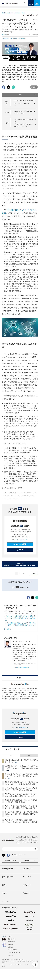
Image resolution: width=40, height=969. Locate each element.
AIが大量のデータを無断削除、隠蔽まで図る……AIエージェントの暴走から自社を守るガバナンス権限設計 (21, 821)
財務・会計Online (8, 877)
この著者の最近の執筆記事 (21, 667)
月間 (29, 755)
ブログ (4, 901)
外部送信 (10, 955)
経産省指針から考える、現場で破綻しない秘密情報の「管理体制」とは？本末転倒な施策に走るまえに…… (21, 767)
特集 (3, 893)
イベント (26, 885)
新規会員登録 (20, 544)
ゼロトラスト (22, 38)
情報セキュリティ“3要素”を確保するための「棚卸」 (24, 112)
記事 (3, 885)
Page (7, 112)
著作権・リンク (12, 939)
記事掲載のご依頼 (10, 860)
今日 (11, 755)
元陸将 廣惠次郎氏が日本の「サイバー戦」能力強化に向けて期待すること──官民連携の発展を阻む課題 (21, 783)
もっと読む (7, 629)
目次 (20, 95)
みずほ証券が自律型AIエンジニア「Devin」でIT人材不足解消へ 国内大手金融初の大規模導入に (21, 789)
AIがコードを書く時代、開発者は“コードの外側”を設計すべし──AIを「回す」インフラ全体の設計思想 (21, 807)
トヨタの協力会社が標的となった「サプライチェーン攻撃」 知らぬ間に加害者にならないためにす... (20, 625)
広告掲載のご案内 (29, 860)
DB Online (26, 868)
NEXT (33, 573)
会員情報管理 (11, 941)
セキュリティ (6, 38)
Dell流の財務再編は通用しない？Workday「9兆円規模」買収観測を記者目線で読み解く (21, 801)
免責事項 (10, 944)
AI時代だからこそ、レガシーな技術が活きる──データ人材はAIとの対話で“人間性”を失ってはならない (21, 795)
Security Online (7, 868)
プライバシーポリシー (14, 952)
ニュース (26, 877)
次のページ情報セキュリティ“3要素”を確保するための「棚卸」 (20, 564)
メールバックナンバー (21, 540)
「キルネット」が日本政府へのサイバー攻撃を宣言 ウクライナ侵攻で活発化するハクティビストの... (20, 618)
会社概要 (10, 947)
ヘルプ (10, 936)
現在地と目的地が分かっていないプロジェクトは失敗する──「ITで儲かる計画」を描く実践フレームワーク (21, 776)
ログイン (21, 550)
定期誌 (25, 893)
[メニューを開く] (3, 3)
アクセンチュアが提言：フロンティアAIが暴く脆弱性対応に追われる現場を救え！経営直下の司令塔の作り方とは (21, 814)
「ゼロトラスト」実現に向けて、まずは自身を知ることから (25, 125)
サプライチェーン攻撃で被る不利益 (25, 100)
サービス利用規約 (12, 949)
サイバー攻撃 (14, 38)
